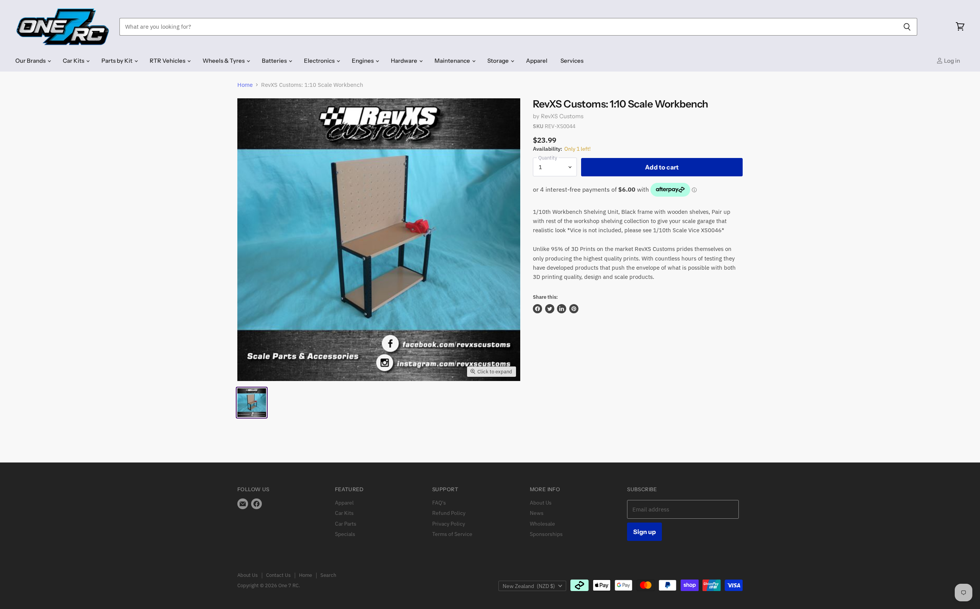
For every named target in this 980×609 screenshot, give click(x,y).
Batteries (275, 60)
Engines (363, 60)
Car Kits (74, 60)
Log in (951, 60)
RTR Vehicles (168, 60)
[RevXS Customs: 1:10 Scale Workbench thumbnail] (252, 403)
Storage (498, 60)
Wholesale (542, 523)
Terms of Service (452, 534)
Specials (345, 534)
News (537, 513)
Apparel (536, 60)
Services (571, 60)
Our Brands (31, 60)
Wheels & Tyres (224, 60)
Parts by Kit (117, 60)
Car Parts (345, 523)
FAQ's (439, 502)
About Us (541, 502)
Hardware (404, 60)
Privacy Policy (448, 523)
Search (328, 575)
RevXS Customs (562, 116)
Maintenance (452, 60)
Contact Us (278, 575)
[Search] (907, 27)
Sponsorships (546, 534)
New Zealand (529, 586)
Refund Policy (449, 513)
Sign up (644, 532)
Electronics (320, 60)
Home (245, 84)
